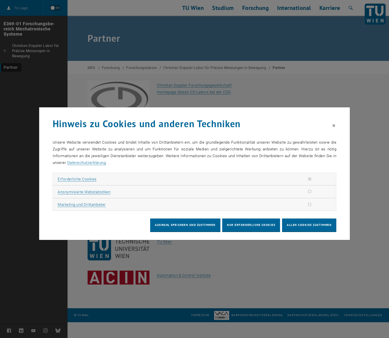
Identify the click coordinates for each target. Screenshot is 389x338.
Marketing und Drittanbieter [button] (82, 204)
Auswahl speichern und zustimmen (185, 225)
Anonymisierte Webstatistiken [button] (84, 192)
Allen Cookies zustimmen (309, 225)
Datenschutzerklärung (86, 162)
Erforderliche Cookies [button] (77, 179)
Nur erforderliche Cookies (251, 225)
